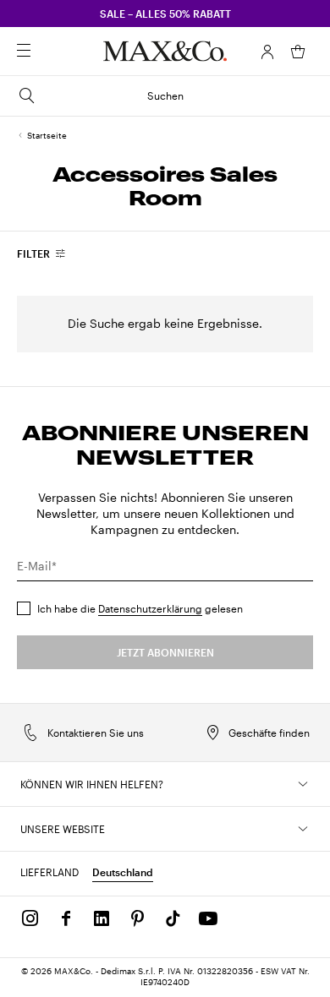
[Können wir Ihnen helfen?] (303, 784)
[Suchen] (47, 51)
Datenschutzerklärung (150, 608)
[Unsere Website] (303, 829)
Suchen (165, 95)
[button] (267, 51)
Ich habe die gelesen (140, 608)
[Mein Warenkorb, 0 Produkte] (297, 51)
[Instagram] (30, 918)
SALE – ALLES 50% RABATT (165, 13)
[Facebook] (66, 918)
